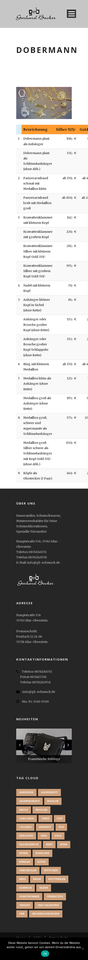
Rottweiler (56, 879)
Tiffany (24, 905)
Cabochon (26, 818)
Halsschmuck (28, 844)
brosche (41, 809)
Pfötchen (51, 870)
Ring (22, 879)
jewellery (42, 853)
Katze (42, 861)
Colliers (25, 826)
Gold (58, 835)
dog (61, 826)
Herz (49, 844)
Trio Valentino (48, 905)
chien (45, 818)
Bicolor (53, 801)
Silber (43, 887)
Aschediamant (29, 801)
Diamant (45, 826)
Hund (63, 844)
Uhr (22, 913)
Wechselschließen (45, 913)
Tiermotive (55, 896)
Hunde (23, 853)
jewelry (24, 861)
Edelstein (26, 835)
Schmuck (25, 887)
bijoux (23, 809)
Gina (44, 835)
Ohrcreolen (28, 870)
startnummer (29, 896)
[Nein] (83, 949)
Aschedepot (49, 792)
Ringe (37, 879)
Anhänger (26, 792)
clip (59, 818)
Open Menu (71, 14)
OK (45, 953)
